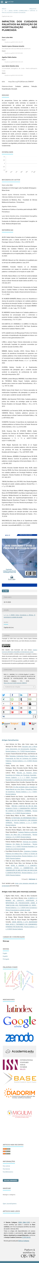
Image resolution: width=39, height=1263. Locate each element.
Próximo (32, 879)
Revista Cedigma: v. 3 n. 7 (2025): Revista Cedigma (21, 751)
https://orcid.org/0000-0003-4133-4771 (13, 42)
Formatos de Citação (12, 687)
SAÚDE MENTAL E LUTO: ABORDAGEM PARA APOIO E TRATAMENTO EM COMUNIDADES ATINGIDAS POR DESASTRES (21, 924)
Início (4, 8)
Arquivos (32, 8)
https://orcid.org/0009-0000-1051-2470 (13, 62)
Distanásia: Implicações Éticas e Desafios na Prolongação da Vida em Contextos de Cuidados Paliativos (21, 758)
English (5, 953)
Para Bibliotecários (8, 1172)
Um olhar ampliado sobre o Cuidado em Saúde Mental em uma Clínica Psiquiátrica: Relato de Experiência (21, 789)
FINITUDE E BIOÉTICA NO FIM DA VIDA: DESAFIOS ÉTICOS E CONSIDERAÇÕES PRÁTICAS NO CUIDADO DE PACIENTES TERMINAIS (21, 808)
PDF (6, 591)
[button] (6, 695)
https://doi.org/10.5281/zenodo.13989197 (21, 81)
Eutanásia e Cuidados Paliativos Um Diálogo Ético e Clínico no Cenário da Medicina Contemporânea (21, 854)
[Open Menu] (2, 2)
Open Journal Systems (9, 1203)
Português (6, 959)
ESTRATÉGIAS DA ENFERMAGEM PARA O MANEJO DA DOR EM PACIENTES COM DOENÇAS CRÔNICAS (21, 820)
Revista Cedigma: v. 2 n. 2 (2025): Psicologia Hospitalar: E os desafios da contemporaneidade (21, 846)
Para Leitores (6, 1166)
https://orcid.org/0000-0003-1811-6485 (13, 53)
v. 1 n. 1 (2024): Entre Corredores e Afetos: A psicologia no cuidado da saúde (19, 11)
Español (5, 956)
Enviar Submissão (10, 1180)
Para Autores (6, 1169)
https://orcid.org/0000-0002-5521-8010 (13, 75)
